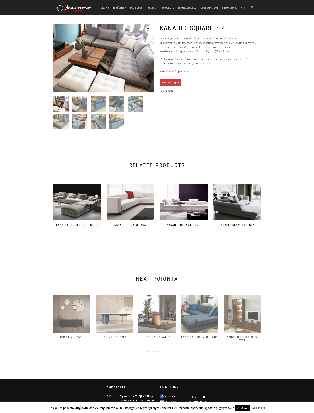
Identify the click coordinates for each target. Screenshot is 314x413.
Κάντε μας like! (200, 397)
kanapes (170, 90)
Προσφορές (135, 7)
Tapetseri (152, 7)
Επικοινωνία (229, 7)
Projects (168, 7)
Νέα (243, 7)
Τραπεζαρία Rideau (114, 336)
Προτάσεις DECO (187, 7)
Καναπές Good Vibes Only (199, 336)
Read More (258, 408)
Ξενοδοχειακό (209, 7)
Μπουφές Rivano (72, 336)
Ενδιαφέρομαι (170, 82)
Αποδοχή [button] (242, 408)
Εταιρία (105, 7)
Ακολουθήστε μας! (197, 401)
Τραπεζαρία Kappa (157, 336)
